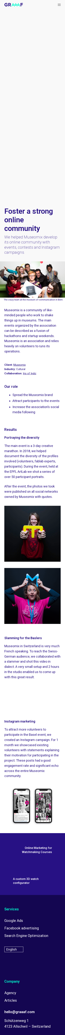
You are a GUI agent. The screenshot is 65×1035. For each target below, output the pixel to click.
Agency (10, 993)
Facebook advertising (21, 928)
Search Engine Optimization (26, 936)
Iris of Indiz (29, 373)
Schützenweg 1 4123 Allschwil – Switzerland (27, 1024)
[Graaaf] (13, 4)
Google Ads (13, 920)
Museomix (19, 364)
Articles (10, 1000)
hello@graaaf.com (19, 1012)
